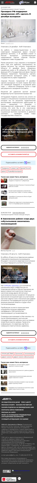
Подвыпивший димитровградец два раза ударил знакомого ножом (20, 377)
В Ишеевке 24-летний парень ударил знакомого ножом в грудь (19, 365)
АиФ (13, 250)
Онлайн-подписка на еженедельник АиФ (17, 407)
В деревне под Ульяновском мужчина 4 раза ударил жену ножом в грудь (21, 388)
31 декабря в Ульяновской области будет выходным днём (17, 130)
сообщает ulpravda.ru (12, 285)
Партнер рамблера (17, 474)
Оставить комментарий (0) (18, 154)
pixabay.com (10, 43)
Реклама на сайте (8, 412)
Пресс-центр (26, 402)
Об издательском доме (10, 402)
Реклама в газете (8, 405)
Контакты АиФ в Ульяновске (12, 410)
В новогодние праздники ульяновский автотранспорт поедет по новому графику (20, 191)
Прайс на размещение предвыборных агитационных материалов (16, 415)
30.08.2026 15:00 (6, 213)
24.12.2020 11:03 (5, 7)
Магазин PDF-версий (24, 405)
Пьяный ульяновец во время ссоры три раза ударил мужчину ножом (21, 382)
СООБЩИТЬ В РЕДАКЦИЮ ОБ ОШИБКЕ (14, 419)
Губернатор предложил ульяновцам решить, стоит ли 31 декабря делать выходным (21, 203)
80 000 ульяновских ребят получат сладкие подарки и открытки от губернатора (21, 180)
